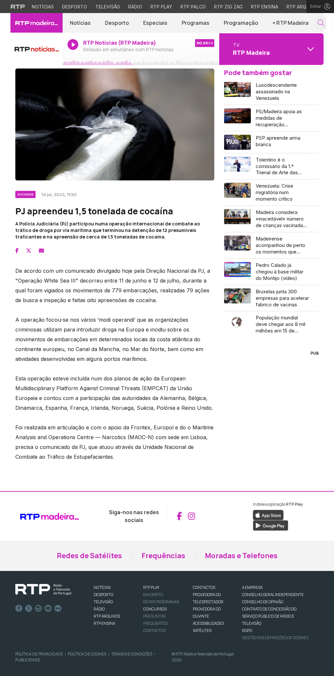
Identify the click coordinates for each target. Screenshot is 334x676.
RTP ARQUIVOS (107, 616)
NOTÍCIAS (102, 587)
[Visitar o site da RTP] (18, 6)
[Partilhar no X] (28, 250)
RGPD (247, 630)
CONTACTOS (204, 587)
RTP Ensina (264, 6)
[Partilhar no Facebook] (17, 250)
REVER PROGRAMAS (161, 602)
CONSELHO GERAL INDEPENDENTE (273, 594)
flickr (58, 608)
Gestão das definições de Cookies (275, 637)
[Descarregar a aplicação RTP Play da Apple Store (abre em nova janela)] (268, 514)
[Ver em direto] (36, 49)
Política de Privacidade (39, 654)
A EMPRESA (252, 587)
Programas (195, 22)
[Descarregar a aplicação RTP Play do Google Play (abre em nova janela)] (270, 525)
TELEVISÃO (103, 602)
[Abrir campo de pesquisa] (321, 23)
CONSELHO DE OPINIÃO (262, 602)
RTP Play (161, 6)
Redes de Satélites (89, 556)
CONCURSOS (155, 609)
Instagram (38, 608)
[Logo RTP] (43, 589)
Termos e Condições (131, 654)
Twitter (28, 608)
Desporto (74, 6)
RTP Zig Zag (228, 6)
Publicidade (27, 660)
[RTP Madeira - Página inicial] (36, 23)
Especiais (155, 22)
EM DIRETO (153, 594)
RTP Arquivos (303, 6)
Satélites (202, 630)
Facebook (19, 608)
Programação (241, 22)
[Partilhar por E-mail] (41, 250)
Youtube (48, 608)
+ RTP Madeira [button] (290, 22)
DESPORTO (103, 594)
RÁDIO (99, 609)
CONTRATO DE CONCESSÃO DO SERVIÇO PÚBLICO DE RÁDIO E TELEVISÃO (269, 616)
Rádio (135, 6)
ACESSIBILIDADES (208, 623)
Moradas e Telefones (241, 556)
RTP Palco (193, 6)
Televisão (107, 6)
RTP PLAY (151, 587)
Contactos (154, 630)
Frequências (163, 556)
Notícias (43, 6)
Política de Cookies (87, 654)
